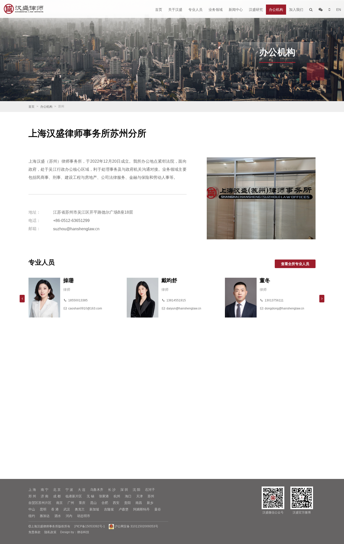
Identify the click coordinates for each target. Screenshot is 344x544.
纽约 (31, 516)
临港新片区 (73, 496)
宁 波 (69, 490)
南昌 (138, 503)
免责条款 (34, 532)
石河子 (150, 490)
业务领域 (216, 10)
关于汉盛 (175, 10)
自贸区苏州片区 (39, 503)
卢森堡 (123, 509)
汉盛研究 (256, 10)
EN (338, 10)
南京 (59, 503)
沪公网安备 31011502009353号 (136, 526)
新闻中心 (236, 10)
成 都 (57, 496)
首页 (158, 10)
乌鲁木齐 (96, 490)
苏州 (151, 496)
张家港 (104, 496)
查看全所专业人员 (295, 264)
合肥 (104, 503)
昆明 (43, 509)
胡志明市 (83, 516)
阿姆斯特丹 (141, 509)
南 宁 (44, 490)
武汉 (66, 509)
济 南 (44, 496)
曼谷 (157, 509)
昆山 (93, 503)
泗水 (57, 516)
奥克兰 (80, 509)
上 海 (32, 490)
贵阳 (127, 503)
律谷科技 (83, 532)
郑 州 (32, 496)
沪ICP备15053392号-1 (89, 526)
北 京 (57, 490)
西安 (116, 503)
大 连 (81, 490)
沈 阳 (136, 490)
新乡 (150, 503)
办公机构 (276, 10)
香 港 (55, 509)
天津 (139, 496)
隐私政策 (50, 532)
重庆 (82, 503)
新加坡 (94, 509)
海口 (128, 496)
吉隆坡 (109, 509)
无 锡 (90, 496)
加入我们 (296, 10)
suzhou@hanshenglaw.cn (76, 229)
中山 (31, 509)
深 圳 (124, 490)
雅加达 (45, 516)
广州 (70, 503)
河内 (69, 516)
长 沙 (112, 490)
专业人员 (195, 10)
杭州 (117, 496)
